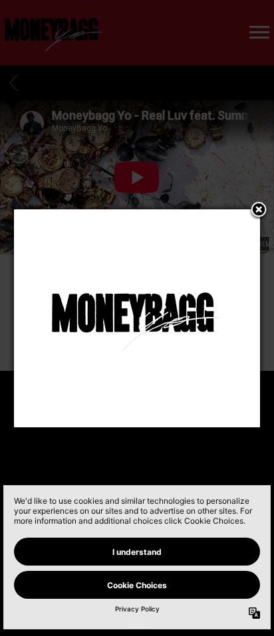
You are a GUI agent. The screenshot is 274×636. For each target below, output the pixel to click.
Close (259, 211)
